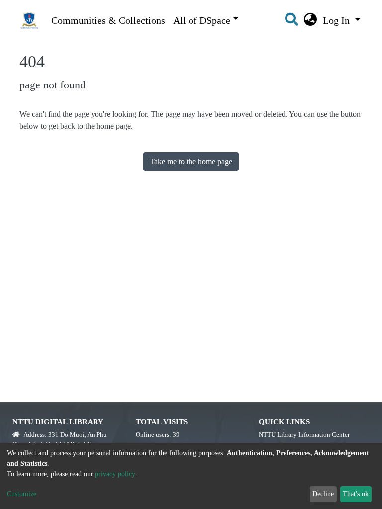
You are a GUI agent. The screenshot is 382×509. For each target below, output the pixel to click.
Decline (323, 494)
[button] (310, 20)
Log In (337, 20)
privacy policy (115, 474)
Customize (21, 494)
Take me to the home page (191, 161)
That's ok (356, 494)
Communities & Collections (108, 20)
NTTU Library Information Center (304, 434)
